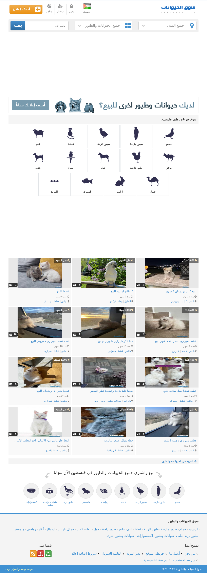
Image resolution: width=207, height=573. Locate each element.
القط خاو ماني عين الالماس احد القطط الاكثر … (41, 440)
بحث (18, 25)
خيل (103, 167)
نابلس (191, 301)
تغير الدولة (133, 553)
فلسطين (86, 12)
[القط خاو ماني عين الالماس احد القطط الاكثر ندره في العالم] (39, 422)
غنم (38, 143)
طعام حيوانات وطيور (169, 535)
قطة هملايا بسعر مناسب (118, 440)
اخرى (48, 450)
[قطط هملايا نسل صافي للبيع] (167, 372)
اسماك (87, 191)
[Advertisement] (103, 64)
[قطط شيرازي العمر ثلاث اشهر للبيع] (167, 322)
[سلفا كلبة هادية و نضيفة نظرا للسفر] (103, 372)
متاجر (49, 11)
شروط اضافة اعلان (84, 553)
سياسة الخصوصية (155, 560)
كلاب (38, 167)
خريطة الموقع (155, 553)
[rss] (33, 553)
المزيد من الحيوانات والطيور (178, 461)
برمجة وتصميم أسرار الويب (19, 569)
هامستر (19, 529)
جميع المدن (175, 25)
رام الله (190, 400)
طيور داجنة (136, 167)
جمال (153, 191)
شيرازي (176, 351)
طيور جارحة (136, 143)
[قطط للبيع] (39, 273)
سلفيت (63, 450)
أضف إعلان (21, 9)
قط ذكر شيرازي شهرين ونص (115, 341)
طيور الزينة (103, 143)
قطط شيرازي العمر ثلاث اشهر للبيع (175, 341)
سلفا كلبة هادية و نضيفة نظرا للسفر (111, 390)
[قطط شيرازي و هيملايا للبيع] (39, 372)
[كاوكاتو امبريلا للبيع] (103, 273)
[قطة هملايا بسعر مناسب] (103, 422)
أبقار (41, 529)
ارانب (120, 191)
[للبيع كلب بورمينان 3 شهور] (167, 273)
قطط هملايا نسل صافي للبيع (179, 390)
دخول (71, 11)
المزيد (54, 191)
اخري (96, 400)
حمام (169, 143)
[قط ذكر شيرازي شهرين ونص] (103, 322)
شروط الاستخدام (183, 560)
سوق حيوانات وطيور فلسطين (178, 8)
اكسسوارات (145, 535)
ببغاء (70, 167)
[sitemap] (48, 553)
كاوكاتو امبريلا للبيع (122, 291)
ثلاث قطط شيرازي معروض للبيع (50, 341)
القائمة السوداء (111, 553)
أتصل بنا (174, 553)
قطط (71, 143)
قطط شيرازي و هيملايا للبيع (53, 390)
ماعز (169, 167)
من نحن (190, 553)
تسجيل (60, 11)
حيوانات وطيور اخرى (111, 400)
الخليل (127, 301)
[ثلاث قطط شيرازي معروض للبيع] (39, 322)
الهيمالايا (48, 301)
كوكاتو (113, 301)
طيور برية (191, 535)
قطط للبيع (63, 291)
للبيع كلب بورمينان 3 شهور (180, 291)
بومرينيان (175, 301)
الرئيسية (193, 529)
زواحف (31, 529)
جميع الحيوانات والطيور (102, 25)
